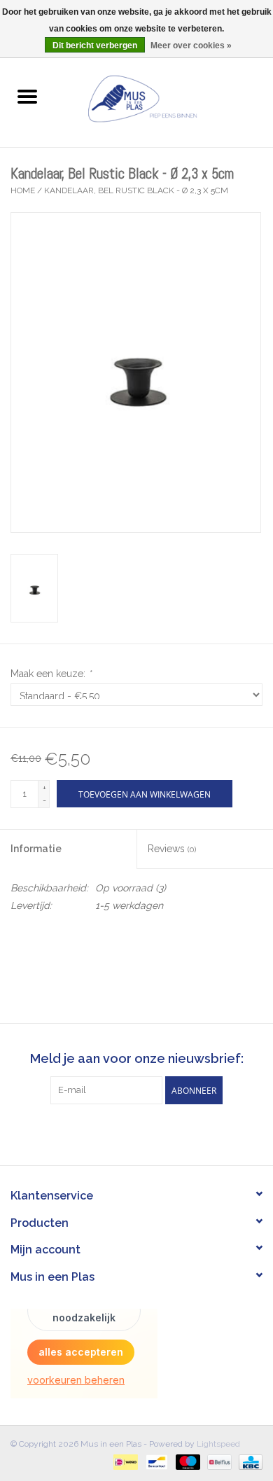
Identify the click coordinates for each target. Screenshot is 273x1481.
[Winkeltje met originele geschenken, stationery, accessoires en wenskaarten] (163, 97)
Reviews (172, 848)
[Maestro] (186, 1461)
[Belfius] (217, 1461)
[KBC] (248, 1461)
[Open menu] (27, 96)
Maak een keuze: (50, 673)
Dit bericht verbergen (94, 45)
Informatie (36, 848)
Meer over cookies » (191, 45)
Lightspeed (218, 1444)
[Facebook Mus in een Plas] (124, 1133)
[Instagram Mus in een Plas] (149, 1133)
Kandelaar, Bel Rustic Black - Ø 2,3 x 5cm (136, 190)
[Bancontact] (155, 1461)
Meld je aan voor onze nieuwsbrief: (137, 1058)
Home (22, 190)
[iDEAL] (123, 1461)
